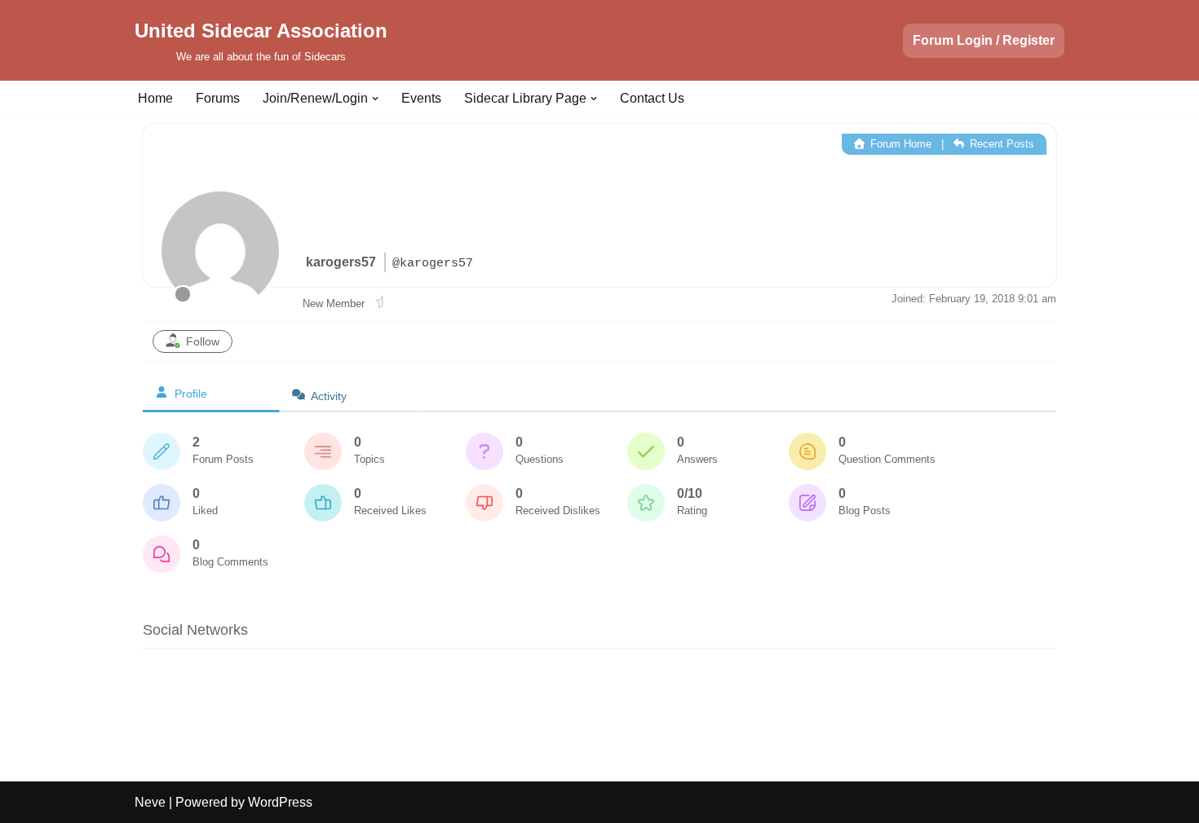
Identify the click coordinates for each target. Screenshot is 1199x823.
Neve (150, 802)
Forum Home (899, 144)
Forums (218, 98)
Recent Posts (1000, 144)
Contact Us (652, 98)
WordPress (280, 802)
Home (155, 98)
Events (421, 98)
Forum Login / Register (984, 40)
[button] (375, 98)
